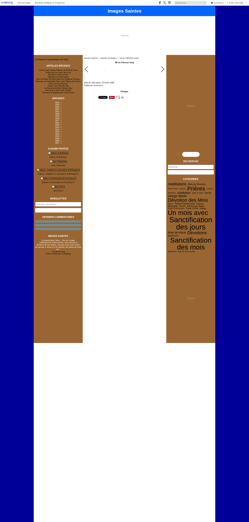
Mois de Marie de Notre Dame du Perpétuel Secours (58, 79)
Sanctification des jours (190, 223)
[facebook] (160, 2)
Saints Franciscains (176, 208)
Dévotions (197, 232)
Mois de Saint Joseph (186, 251)
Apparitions (172, 251)
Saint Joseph (197, 193)
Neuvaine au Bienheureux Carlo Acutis (58, 93)
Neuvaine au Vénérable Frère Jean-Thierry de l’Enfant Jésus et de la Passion (58, 82)
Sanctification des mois (191, 244)
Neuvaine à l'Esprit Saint (58, 77)
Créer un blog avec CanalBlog (58, 254)
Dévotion (172, 193)
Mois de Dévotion (197, 184)
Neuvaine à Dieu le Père (58, 75)
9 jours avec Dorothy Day (58, 86)
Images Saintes (91, 58)
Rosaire (182, 206)
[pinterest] (169, 2)
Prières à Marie (192, 208)
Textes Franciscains (185, 204)
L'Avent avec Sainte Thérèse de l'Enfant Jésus (58, 70)
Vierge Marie (177, 196)
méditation (183, 193)
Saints (170, 204)
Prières (196, 189)
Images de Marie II (109, 58)
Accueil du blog (58, 251)
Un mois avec (188, 212)
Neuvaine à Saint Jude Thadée (58, 90)
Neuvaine (173, 206)
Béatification (173, 236)
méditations (177, 184)
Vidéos (203, 208)
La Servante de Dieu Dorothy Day (58, 88)
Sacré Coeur (173, 189)
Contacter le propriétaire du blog (51, 59)
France (199, 204)
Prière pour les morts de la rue (58, 72)
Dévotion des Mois (188, 200)
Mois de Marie (177, 232)
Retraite (183, 189)
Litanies (208, 193)
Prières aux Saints (195, 206)
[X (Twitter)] (164, 2)
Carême (210, 189)
